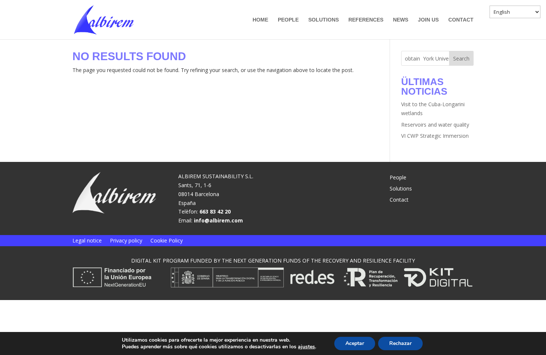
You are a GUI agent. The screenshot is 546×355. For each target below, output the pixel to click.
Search (461, 58)
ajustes (306, 346)
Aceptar (354, 343)
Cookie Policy (166, 241)
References (365, 20)
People (288, 20)
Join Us (428, 20)
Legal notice (87, 241)
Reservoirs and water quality (435, 124)
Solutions (323, 20)
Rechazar (400, 343)
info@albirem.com (218, 220)
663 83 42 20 (215, 211)
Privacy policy (126, 241)
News (400, 20)
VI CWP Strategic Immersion (435, 135)
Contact (461, 20)
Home (260, 20)
